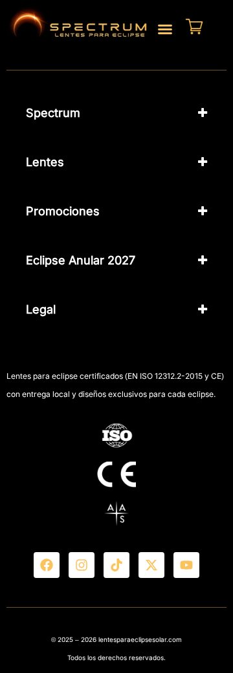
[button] (165, 29)
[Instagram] (81, 565)
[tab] (116, 113)
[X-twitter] (151, 565)
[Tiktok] (116, 565)
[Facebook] (47, 565)
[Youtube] (186, 565)
